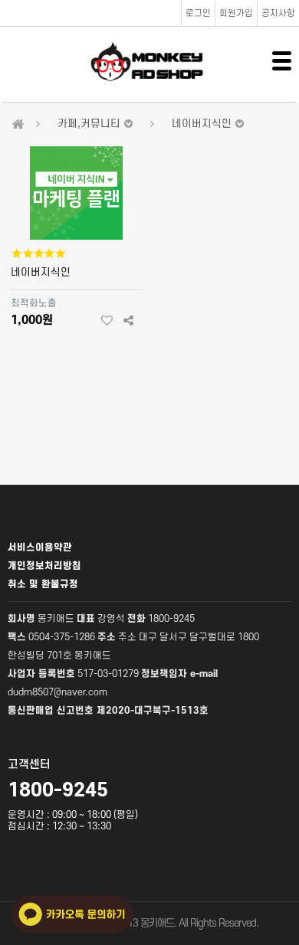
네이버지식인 (41, 272)
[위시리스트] (107, 321)
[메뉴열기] (281, 60)
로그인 (198, 13)
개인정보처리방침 (44, 566)
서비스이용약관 (40, 547)
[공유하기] (128, 321)
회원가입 (236, 13)
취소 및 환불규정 (43, 584)
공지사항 (278, 13)
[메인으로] (18, 124)
